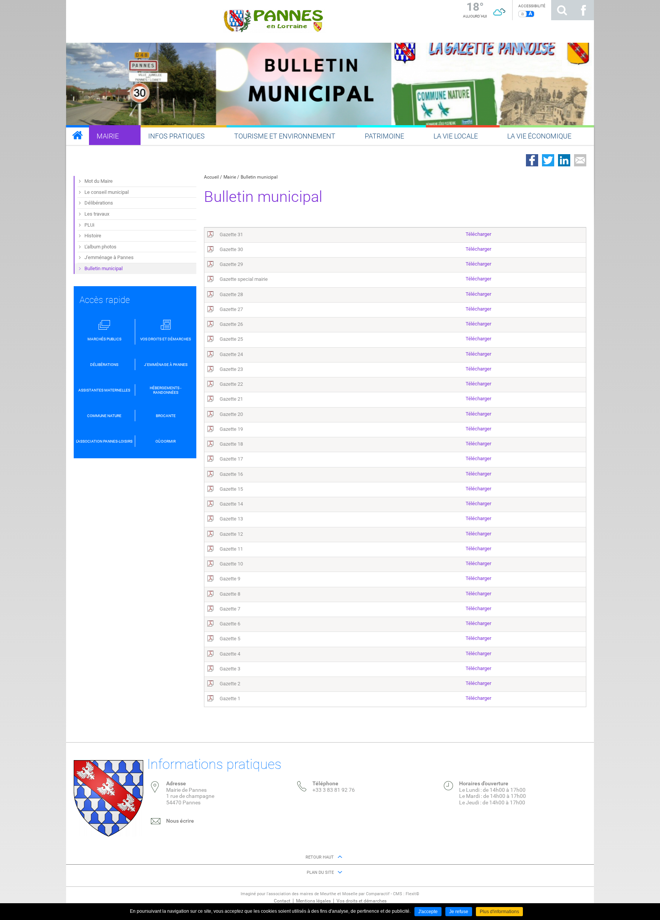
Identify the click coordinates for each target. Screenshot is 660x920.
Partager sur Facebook (532, 160)
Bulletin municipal (259, 177)
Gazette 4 (230, 654)
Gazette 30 (231, 249)
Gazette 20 (231, 414)
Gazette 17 (231, 459)
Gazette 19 (231, 429)
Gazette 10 (231, 564)
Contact (282, 901)
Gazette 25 (231, 339)
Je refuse (458, 911)
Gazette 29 (231, 264)
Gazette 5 (230, 638)
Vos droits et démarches (361, 901)
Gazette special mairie (244, 279)
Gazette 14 (231, 504)
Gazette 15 (231, 489)
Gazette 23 (231, 369)
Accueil (211, 177)
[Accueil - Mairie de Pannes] (77, 135)
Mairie (229, 177)
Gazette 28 (231, 294)
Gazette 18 (231, 444)
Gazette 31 (231, 234)
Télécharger (478, 234)
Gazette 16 (231, 474)
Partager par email (580, 160)
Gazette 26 (231, 324)
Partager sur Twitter (548, 160)
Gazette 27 (231, 309)
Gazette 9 (230, 579)
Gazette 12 (231, 534)
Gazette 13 (231, 519)
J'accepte (428, 911)
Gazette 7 (230, 609)
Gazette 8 (230, 594)
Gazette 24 (231, 354)
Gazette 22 (231, 384)
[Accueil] (275, 20)
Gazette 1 (230, 698)
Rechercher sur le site (562, 10)
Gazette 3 (230, 669)
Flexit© (412, 893)
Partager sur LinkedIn (564, 160)
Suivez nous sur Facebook (583, 10)
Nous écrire (180, 821)
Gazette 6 (230, 624)
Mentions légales (313, 901)
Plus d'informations (499, 911)
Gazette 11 (231, 549)
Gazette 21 (231, 399)
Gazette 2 (230, 683)
